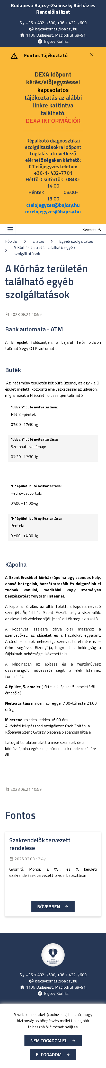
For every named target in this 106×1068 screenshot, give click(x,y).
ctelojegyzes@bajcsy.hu (53, 205)
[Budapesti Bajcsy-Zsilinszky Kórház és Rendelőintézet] (53, 954)
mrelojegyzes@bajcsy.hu (53, 211)
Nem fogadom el (48, 1040)
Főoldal (11, 241)
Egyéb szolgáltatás (76, 241)
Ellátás (38, 241)
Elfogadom (48, 1054)
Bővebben (48, 906)
